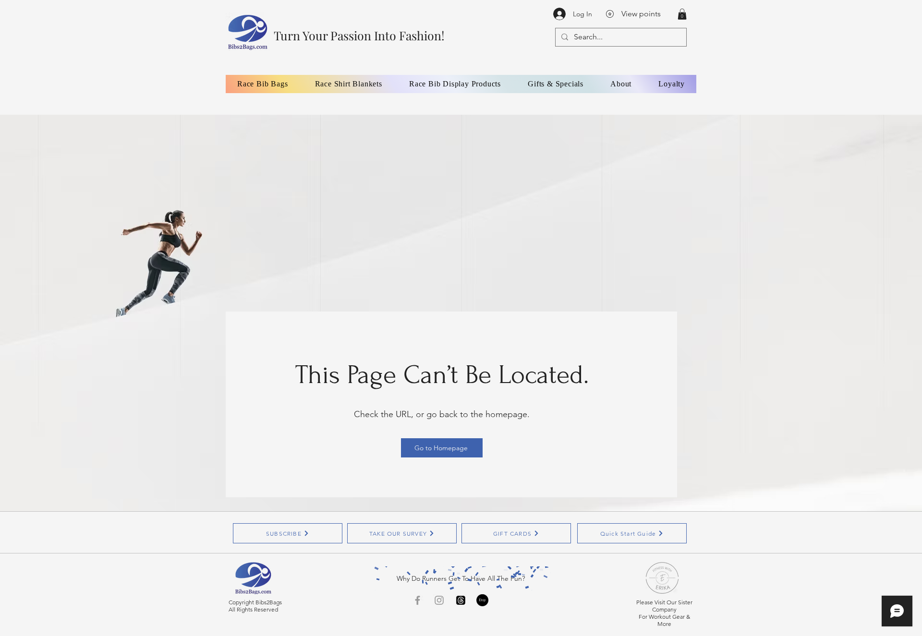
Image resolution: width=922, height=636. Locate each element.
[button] (682, 14)
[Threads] (461, 600)
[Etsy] (482, 600)
